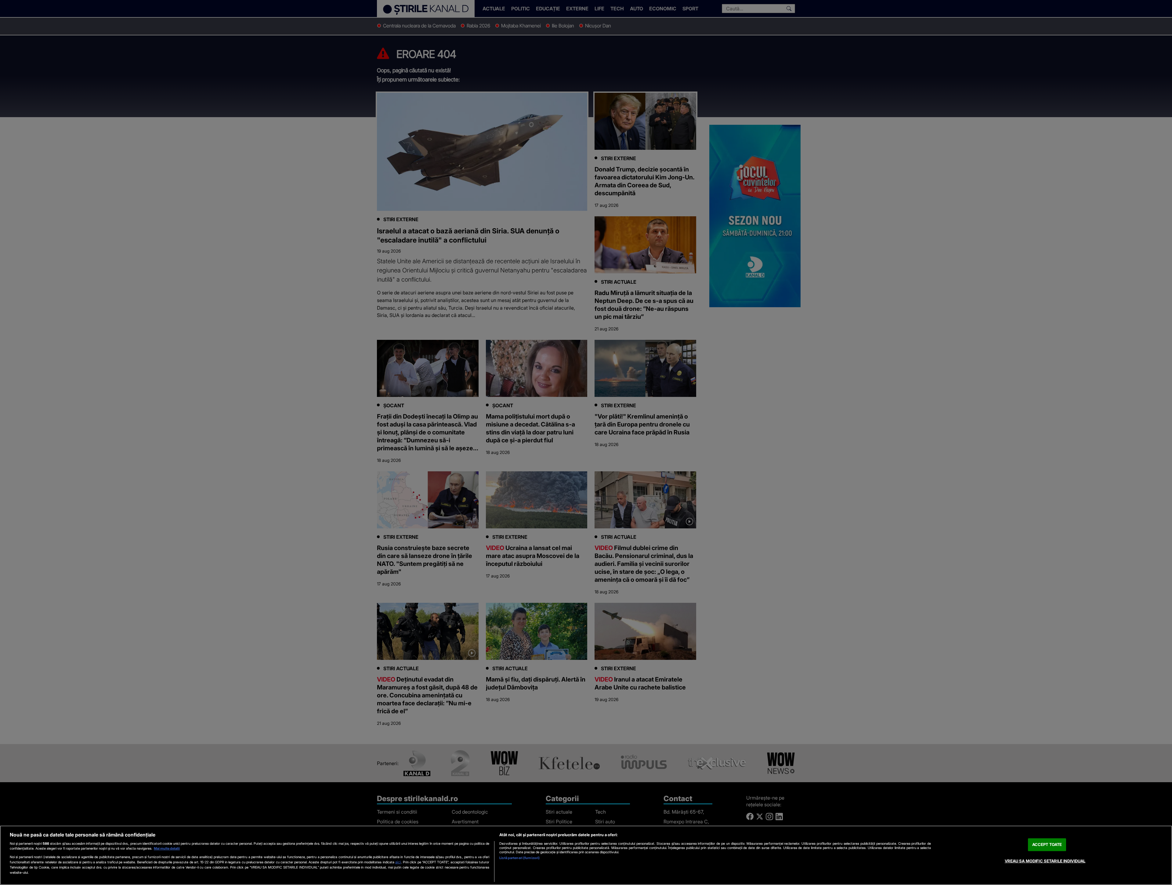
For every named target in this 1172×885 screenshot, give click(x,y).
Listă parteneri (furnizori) (519, 858)
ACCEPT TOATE (1047, 844)
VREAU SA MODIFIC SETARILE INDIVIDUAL (1045, 860)
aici (398, 862)
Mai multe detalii (167, 848)
